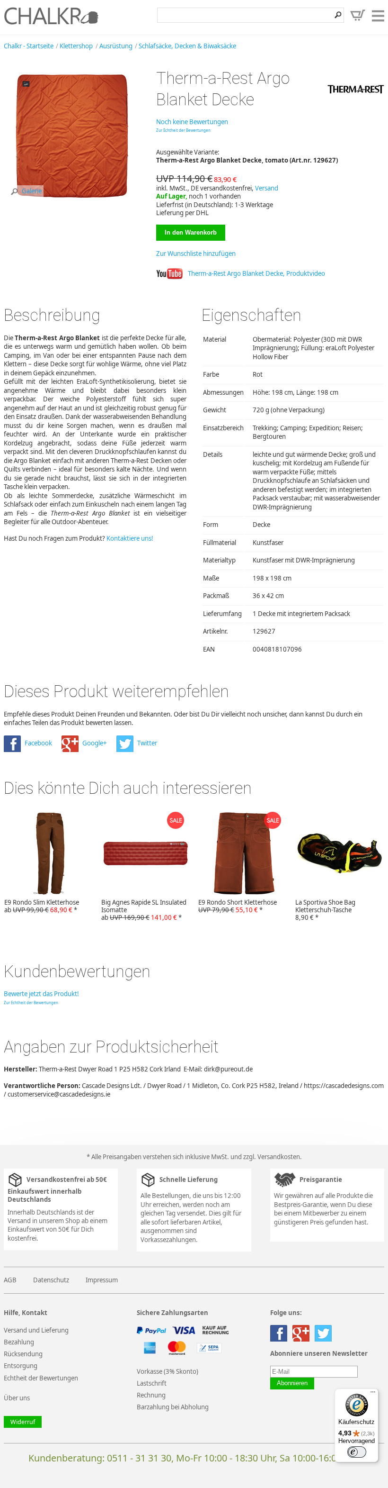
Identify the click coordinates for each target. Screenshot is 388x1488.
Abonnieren (292, 1383)
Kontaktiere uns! (129, 538)
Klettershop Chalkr (51, 15)
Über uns (17, 1398)
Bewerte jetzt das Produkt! (41, 993)
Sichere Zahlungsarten (172, 1313)
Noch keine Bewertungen (192, 122)
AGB (10, 1280)
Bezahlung (19, 1342)
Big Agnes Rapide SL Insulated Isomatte (143, 910)
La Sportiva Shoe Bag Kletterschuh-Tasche (325, 910)
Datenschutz (51, 1280)
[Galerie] (72, 203)
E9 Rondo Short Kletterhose (237, 906)
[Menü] (373, 1394)
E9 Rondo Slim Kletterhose (41, 906)
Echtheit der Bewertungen (41, 1378)
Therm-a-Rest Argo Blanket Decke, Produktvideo (256, 273)
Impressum (102, 1280)
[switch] (356, 1452)
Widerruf (22, 1422)
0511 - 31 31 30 (139, 1458)
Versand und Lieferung (36, 1330)
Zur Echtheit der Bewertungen (183, 130)
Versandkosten (278, 1156)
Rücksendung (23, 1354)
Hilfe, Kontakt (25, 1313)
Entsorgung (20, 1365)
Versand (266, 188)
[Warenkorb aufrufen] (357, 15)
